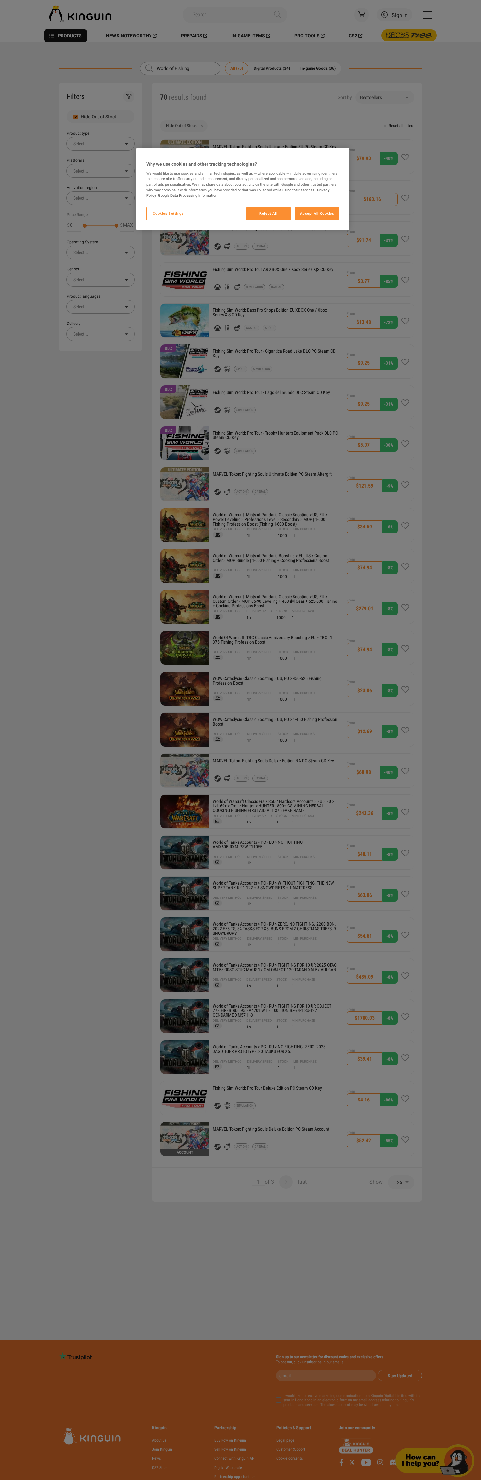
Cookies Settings (168, 213)
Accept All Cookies (317, 213)
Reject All (268, 213)
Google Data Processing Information (187, 196)
